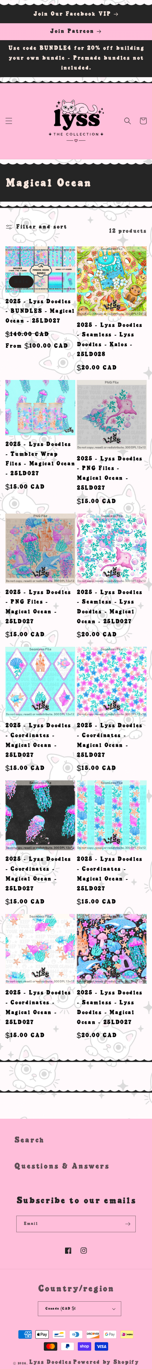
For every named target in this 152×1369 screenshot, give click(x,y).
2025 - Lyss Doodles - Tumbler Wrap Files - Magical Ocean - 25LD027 (40, 459)
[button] (9, 121)
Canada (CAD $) (60, 1308)
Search (29, 1140)
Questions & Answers (61, 1166)
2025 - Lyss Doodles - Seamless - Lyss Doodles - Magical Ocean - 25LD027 (109, 607)
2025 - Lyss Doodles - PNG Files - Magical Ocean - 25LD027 (109, 473)
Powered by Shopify (106, 1362)
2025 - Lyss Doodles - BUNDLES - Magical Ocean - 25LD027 (40, 311)
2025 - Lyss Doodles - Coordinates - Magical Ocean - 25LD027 (38, 740)
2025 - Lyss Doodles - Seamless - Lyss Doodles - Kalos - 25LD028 (109, 340)
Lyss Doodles (50, 1362)
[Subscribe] (127, 1224)
